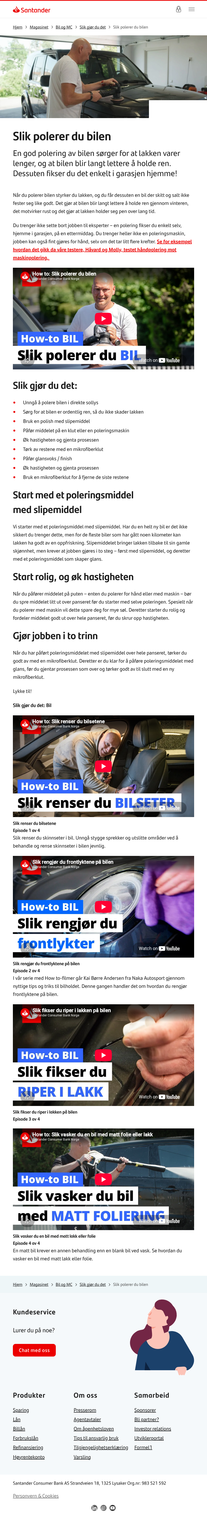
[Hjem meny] (192, 9)
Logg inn (178, 9)
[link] (17, 9)
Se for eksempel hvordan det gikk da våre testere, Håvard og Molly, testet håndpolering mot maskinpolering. (102, 249)
